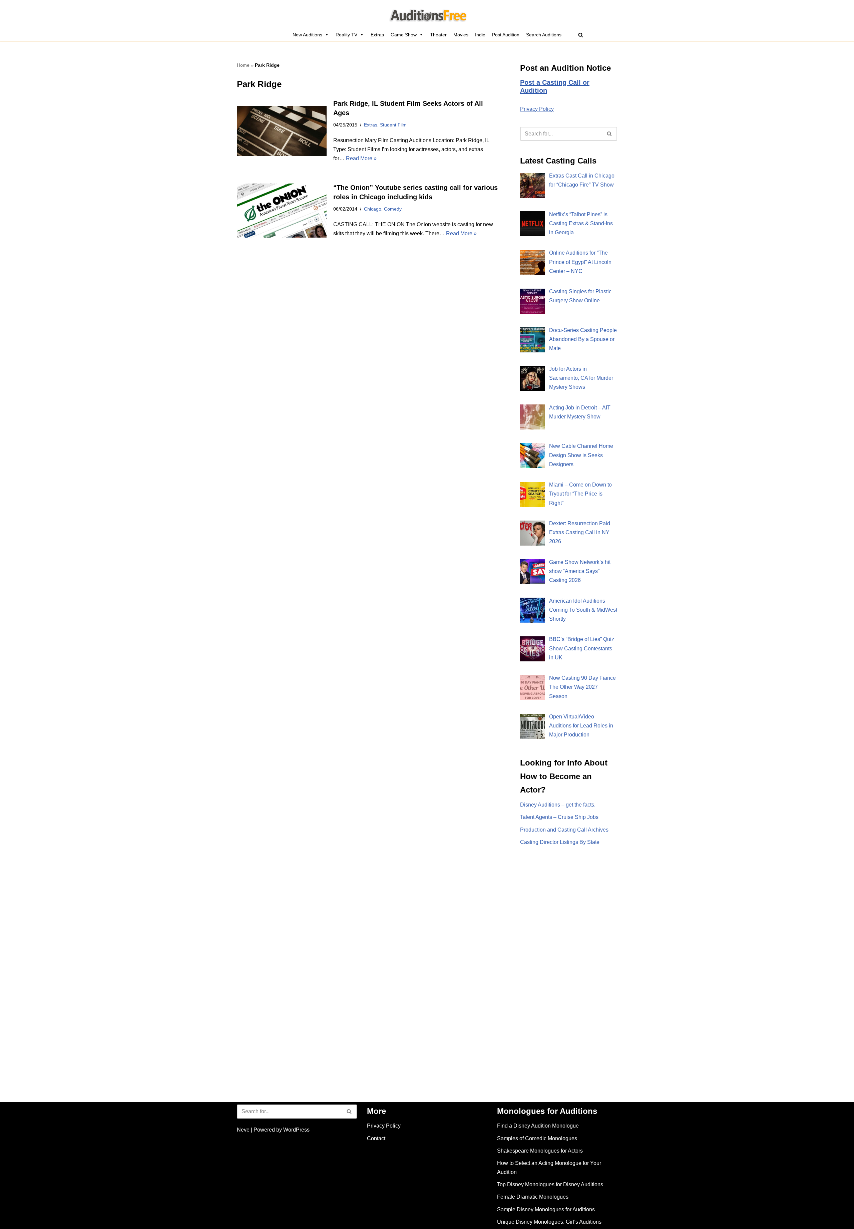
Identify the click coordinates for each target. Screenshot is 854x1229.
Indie (480, 34)
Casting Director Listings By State (559, 842)
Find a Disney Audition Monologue (538, 1126)
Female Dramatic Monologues (532, 1197)
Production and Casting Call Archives (564, 830)
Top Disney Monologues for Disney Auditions (550, 1184)
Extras (377, 34)
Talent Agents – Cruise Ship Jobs (559, 817)
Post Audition (505, 34)
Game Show (404, 34)
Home (243, 65)
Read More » (361, 158)
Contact (376, 1138)
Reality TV (346, 34)
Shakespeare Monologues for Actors (540, 1151)
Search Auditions (543, 34)
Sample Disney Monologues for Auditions (546, 1209)
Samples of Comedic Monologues (537, 1138)
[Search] (580, 34)
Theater (438, 34)
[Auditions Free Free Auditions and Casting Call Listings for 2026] (427, 14)
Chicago (372, 209)
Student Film (393, 124)
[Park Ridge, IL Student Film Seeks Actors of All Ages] (282, 131)
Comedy (393, 209)
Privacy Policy (537, 109)
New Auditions (307, 34)
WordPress (296, 1130)
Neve (243, 1130)
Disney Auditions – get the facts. (557, 805)
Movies (460, 34)
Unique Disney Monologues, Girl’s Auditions (549, 1222)
